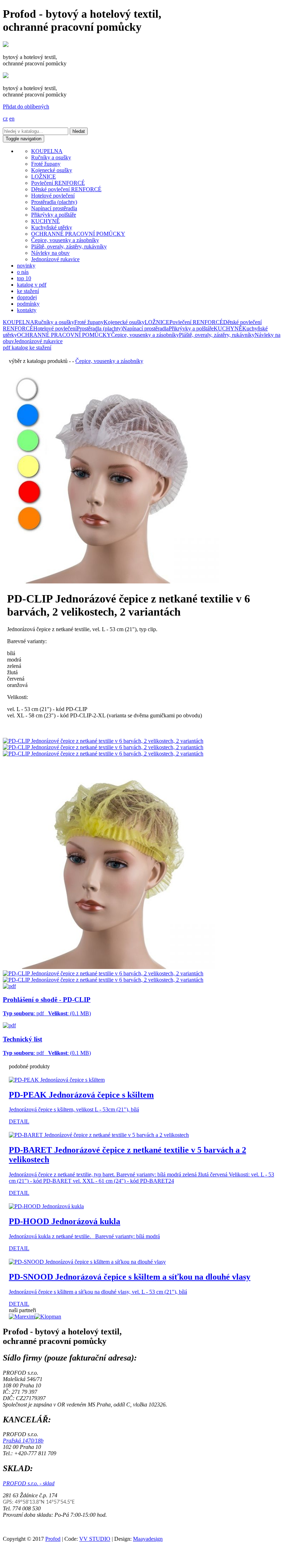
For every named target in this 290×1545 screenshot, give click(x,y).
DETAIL (19, 1121)
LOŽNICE (43, 177)
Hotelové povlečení (53, 196)
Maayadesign (148, 1539)
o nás (23, 272)
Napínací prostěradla (54, 208)
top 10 (24, 278)
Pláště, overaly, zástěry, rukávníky (69, 246)
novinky (26, 266)
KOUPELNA (47, 151)
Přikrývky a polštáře (53, 215)
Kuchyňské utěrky (51, 227)
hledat (78, 131)
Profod (52, 1539)
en (11, 119)
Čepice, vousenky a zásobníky (65, 240)
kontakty (26, 310)
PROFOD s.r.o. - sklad (28, 1483)
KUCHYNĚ (45, 221)
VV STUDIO (94, 1539)
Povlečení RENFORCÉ (58, 183)
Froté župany (45, 164)
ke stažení (28, 291)
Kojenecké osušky (51, 170)
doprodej (27, 297)
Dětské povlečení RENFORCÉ (66, 189)
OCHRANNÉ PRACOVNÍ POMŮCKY (78, 234)
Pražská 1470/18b (23, 1441)
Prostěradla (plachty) (54, 202)
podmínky (28, 304)
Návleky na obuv (50, 253)
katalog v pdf (31, 285)
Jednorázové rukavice (55, 259)
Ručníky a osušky (51, 157)
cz (5, 119)
